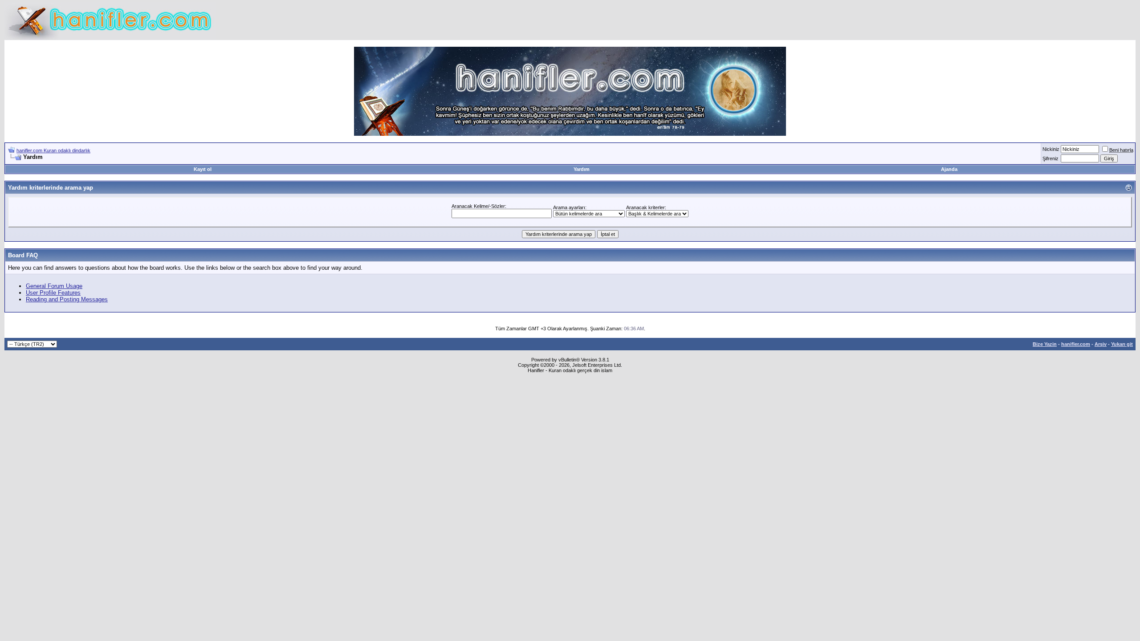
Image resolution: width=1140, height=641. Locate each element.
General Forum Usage (54, 286)
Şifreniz (1050, 158)
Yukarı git (1122, 344)
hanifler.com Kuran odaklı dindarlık (53, 150)
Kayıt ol (203, 169)
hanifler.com (1075, 344)
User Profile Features (53, 292)
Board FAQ (23, 255)
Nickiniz (1050, 149)
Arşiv (1101, 344)
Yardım (582, 169)
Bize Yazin (1045, 344)
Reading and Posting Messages (67, 299)
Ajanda (949, 169)
